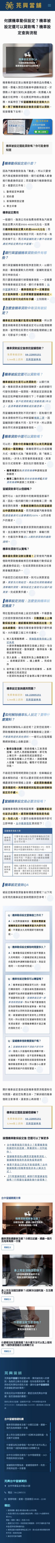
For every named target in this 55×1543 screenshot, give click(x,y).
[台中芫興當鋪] (26, 5)
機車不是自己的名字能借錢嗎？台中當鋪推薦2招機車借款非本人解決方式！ (27, 1168)
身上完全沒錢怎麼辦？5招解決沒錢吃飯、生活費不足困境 (27, 1291)
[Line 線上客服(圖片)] (27, 127)
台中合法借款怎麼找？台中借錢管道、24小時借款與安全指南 (26, 1456)
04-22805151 (33, 354)
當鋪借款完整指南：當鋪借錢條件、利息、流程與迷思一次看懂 (26, 1467)
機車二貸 (39, 418)
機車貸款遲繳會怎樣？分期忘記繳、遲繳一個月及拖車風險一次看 (26, 1240)
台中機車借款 (24, 823)
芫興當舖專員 (33, 359)
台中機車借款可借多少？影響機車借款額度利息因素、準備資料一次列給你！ (27, 1148)
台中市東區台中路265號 (19, 1486)
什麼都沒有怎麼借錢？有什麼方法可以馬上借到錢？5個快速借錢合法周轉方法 (26, 1343)
